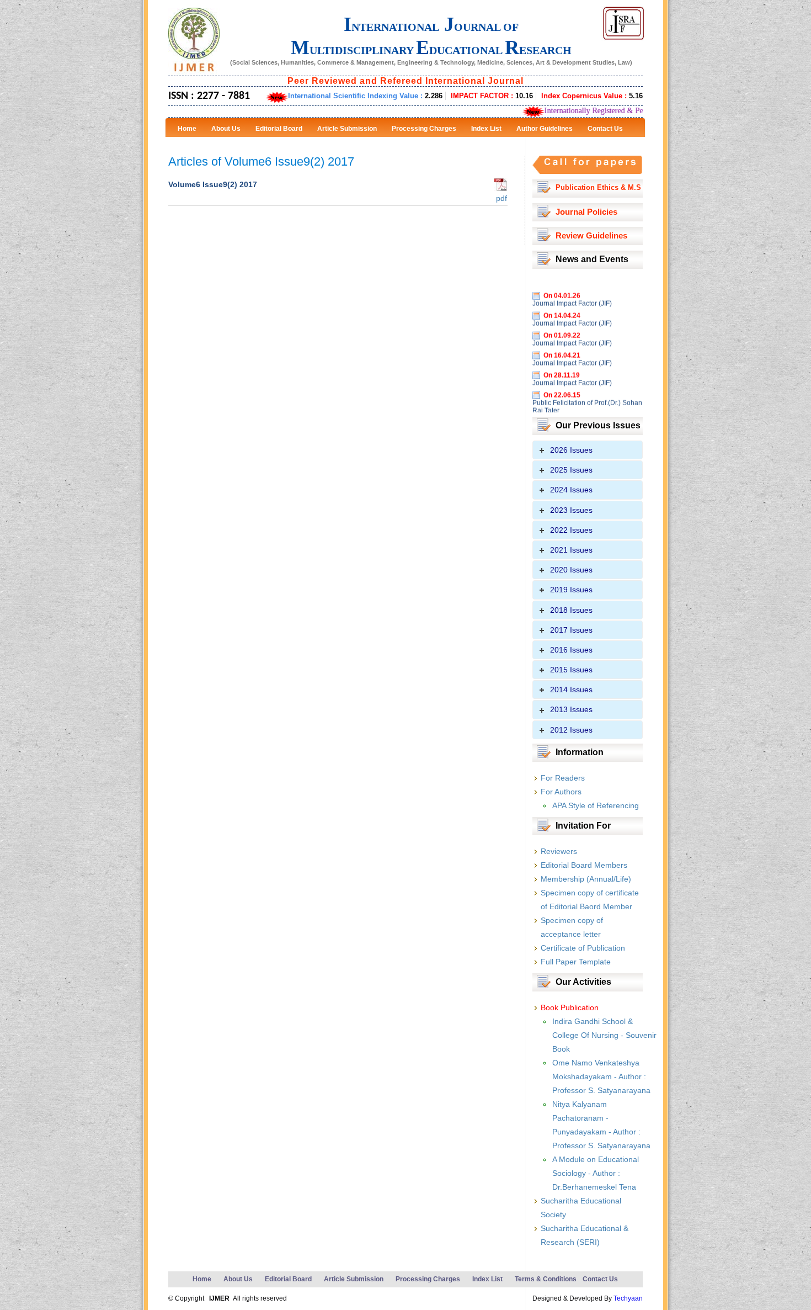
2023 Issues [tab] (571, 510)
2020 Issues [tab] (571, 569)
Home (202, 1279)
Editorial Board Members (584, 865)
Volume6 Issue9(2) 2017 (212, 184)
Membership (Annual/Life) (586, 878)
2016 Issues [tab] (571, 649)
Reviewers (559, 851)
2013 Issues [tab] (571, 709)
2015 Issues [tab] (571, 669)
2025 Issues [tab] (571, 469)
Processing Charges (428, 1279)
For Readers (563, 777)
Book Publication (570, 1007)
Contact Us (600, 1279)
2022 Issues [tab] (571, 530)
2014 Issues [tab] (571, 689)
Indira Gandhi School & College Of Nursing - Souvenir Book (604, 1035)
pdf (500, 198)
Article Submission (353, 1279)
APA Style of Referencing (595, 805)
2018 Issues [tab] (571, 610)
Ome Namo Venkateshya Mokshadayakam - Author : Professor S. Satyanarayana (601, 1076)
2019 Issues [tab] (571, 589)
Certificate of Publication (583, 947)
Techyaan (628, 1298)
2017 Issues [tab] (571, 629)
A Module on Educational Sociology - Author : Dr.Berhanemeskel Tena (595, 1173)
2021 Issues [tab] (571, 549)
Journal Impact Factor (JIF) (572, 286)
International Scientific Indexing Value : (365, 96)
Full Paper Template (576, 961)
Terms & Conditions (546, 1279)
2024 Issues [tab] (571, 489)
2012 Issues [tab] (571, 729)
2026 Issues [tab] (571, 449)
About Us (238, 1279)
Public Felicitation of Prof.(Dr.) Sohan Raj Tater (587, 389)
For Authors (561, 791)
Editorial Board (288, 1279)
